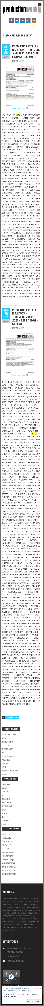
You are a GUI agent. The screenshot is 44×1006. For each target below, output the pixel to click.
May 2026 (5, 845)
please (4, 824)
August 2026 (6, 834)
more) (17, 930)
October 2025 (7, 870)
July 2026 (5, 838)
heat (3, 795)
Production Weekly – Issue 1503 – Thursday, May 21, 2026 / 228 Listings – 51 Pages (25, 317)
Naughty (5, 817)
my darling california (10, 770)
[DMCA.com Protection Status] (11, 971)
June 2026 (5, 841)
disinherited (6, 802)
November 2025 (7, 866)
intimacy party (7, 741)
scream (4, 788)
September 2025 (8, 874)
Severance (5, 820)
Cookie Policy (12, 996)
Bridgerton (6, 799)
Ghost (4, 738)
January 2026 (7, 859)
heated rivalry (7, 749)
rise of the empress (9, 756)
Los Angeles (6, 745)
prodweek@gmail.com (15, 960)
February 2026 (7, 856)
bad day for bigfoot (9, 734)
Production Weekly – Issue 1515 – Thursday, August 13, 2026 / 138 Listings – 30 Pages (26, 51)
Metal (4, 767)
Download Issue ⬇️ (20, 108)
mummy (4, 774)
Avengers (5, 763)
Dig (3, 752)
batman (4, 813)
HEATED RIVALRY (7, 806)
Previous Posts (12, 717)
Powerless (6, 760)
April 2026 (6, 848)
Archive (21, 61)
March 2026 (6, 852)
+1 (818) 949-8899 (13, 956)
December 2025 (7, 863)
